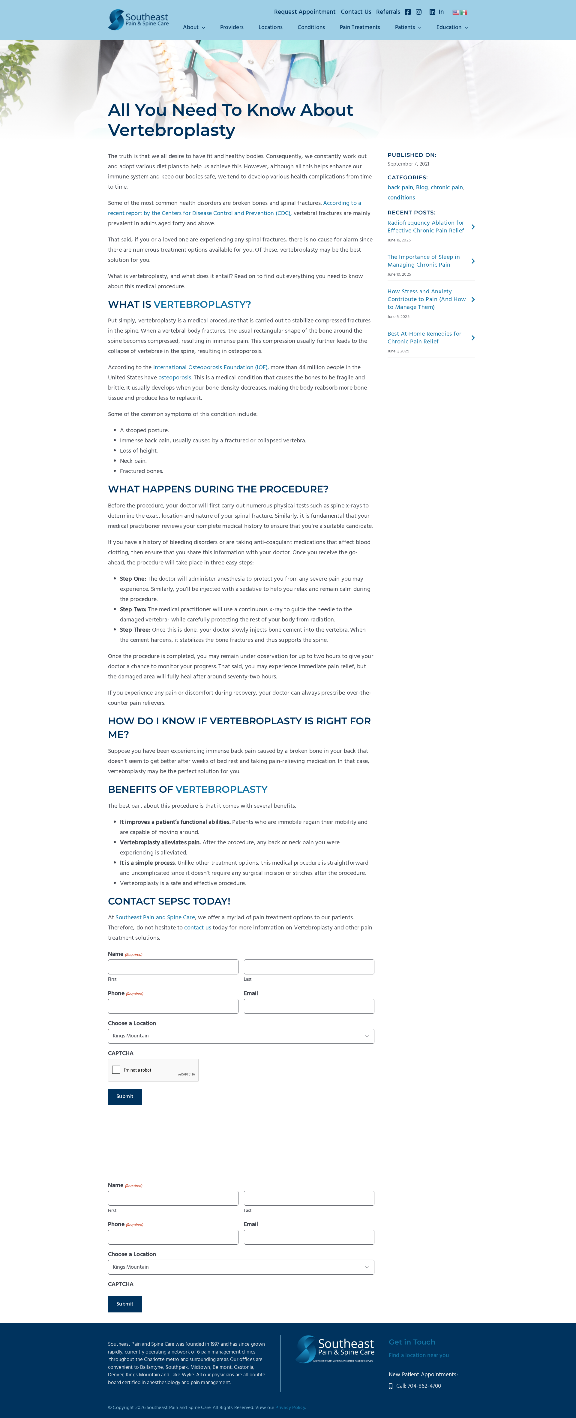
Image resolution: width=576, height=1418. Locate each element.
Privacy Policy (290, 1408)
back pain (400, 188)
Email (251, 993)
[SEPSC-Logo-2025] (138, 12)
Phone (125, 993)
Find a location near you (419, 1355)
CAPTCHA (121, 1053)
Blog (422, 188)
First (112, 979)
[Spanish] (464, 12)
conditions (401, 198)
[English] (456, 12)
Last (248, 979)
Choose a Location (132, 1023)
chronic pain (447, 188)
